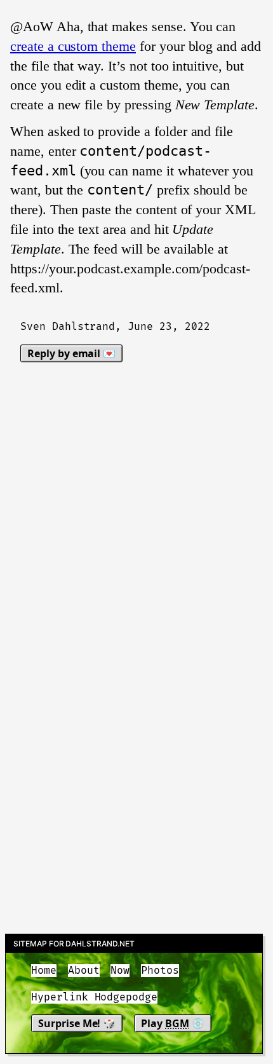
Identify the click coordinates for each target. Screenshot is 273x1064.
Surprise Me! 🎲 (77, 1023)
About (84, 970)
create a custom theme (73, 46)
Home (44, 970)
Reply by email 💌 (71, 353)
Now (120, 970)
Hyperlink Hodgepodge (94, 997)
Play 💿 (172, 1023)
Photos (160, 970)
